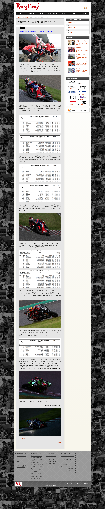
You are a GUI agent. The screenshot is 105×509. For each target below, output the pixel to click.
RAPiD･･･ (82, 99)
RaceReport (25, 17)
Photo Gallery (72, 27)
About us (84, 13)
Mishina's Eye (72, 25)
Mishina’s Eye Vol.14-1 (51, 461)
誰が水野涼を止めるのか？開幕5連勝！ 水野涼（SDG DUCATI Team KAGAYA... (81, 70)
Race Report (31, 13)
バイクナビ (72, 104)
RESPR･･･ (82, 104)
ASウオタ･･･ (73, 94)
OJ (70, 84)
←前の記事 (22, 438)
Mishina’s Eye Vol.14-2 (51, 460)
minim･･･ (72, 88)
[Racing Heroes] (31, 6)
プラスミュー (20, 463)
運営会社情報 (69, 483)
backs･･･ (72, 99)
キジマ (82, 94)
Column (63, 13)
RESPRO (19, 458)
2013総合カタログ (21, 456)
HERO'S (21, 13)
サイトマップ (86, 483)
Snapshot (73, 13)
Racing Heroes (19, 17)
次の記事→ (58, 442)
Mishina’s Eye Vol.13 (50, 463)
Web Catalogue (52, 13)
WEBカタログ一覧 (21, 453)
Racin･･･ (82, 89)
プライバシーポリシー (77, 483)
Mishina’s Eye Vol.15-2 (51, 456)
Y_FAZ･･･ (82, 83)
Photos (42, 13)
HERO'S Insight (72, 22)
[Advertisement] (46, 498)
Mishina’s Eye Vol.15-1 (51, 458)
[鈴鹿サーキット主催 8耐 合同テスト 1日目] (40, 48)
